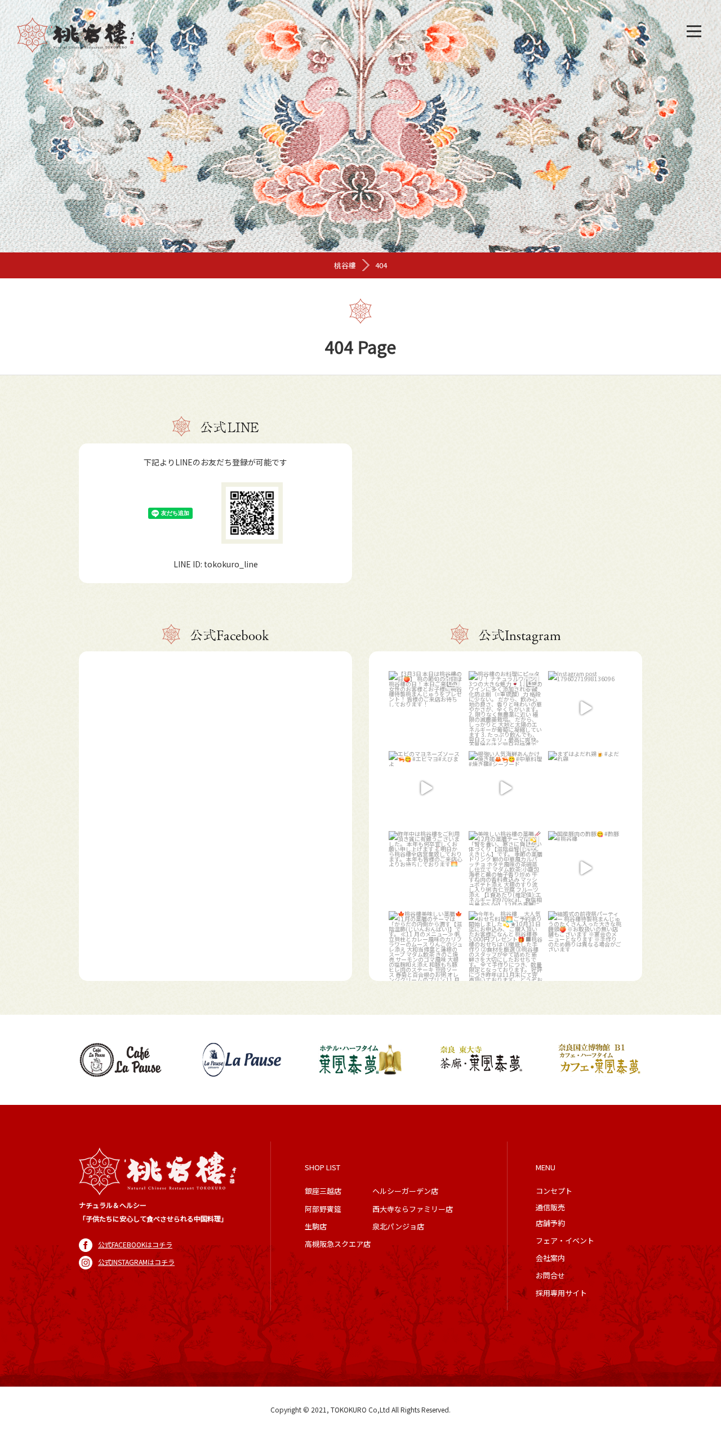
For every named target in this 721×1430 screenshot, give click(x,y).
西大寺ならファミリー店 (412, 1208)
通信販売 (550, 1207)
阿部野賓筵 (323, 1208)
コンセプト (554, 1190)
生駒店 (316, 1226)
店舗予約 (550, 1223)
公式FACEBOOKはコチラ (135, 1244)
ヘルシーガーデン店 (405, 1190)
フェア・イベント (565, 1240)
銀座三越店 (323, 1190)
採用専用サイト (561, 1292)
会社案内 (550, 1258)
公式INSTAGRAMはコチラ (136, 1262)
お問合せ (550, 1275)
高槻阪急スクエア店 (338, 1243)
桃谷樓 (345, 265)
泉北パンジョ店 (398, 1226)
